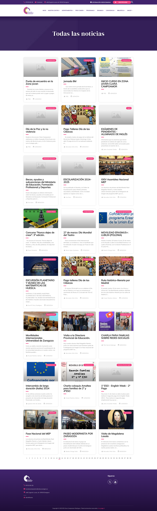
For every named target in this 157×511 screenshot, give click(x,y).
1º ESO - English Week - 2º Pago (115, 387)
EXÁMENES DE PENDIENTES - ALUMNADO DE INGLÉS (114, 132)
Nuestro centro (53, 10)
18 (73, 458)
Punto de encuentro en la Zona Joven (39, 82)
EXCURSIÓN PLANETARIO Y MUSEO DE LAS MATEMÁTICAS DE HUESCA (40, 284)
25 (92, 458)
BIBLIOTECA (120, 10)
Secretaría (90, 158)
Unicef (129, 10)
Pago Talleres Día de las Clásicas (77, 130)
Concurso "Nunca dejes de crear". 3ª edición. (40, 234)
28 (100, 458)
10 (51, 458)
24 (89, 458)
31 (108, 458)
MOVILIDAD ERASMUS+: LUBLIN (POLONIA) (114, 234)
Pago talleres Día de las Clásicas (76, 281)
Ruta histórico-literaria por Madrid (115, 281)
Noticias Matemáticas (49, 259)
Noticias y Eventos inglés (124, 365)
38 (127, 458)
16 (67, 458)
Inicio (44, 10)
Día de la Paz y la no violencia (37, 130)
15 (65, 458)
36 (122, 458)
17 (70, 458)
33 (114, 458)
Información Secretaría (49, 158)
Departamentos (67, 10)
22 (84, 458)
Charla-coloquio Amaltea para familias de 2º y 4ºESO (77, 388)
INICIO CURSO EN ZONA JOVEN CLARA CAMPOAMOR (114, 84)
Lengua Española (88, 211)
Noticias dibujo (51, 211)
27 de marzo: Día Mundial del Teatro (78, 234)
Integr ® (101, 508)
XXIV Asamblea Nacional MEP (115, 181)
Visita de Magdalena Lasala (112, 435)
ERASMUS (100, 10)
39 (130, 458)
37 (125, 458)
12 (57, 458)
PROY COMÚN (79, 10)
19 (76, 458)
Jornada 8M (70, 81)
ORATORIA (127, 158)
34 (116, 458)
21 (81, 458)
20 (78, 458)
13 (59, 458)
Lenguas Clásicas (88, 108)
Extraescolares (89, 412)
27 (97, 458)
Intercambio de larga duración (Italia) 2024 (37, 387)
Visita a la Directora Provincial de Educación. (77, 336)
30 (106, 458)
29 (103, 458)
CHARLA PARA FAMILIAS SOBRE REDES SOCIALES (115, 336)
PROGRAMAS (90, 10)
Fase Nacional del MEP (38, 433)
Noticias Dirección (125, 314)
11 (54, 458)
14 (62, 458)
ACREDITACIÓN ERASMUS (123, 211)
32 (111, 458)
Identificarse (121, 2)
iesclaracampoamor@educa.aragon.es (36, 489)
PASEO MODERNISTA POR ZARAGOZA (78, 435)
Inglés (128, 108)
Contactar (38, 2)
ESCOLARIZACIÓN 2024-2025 (77, 181)
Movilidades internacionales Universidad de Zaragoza (40, 338)
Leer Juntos (127, 412)
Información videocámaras (100, 2)
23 (86, 458)
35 (119, 458)
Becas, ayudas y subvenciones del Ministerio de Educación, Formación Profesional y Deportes (41, 183)
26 (95, 458)
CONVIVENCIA (110, 10)
